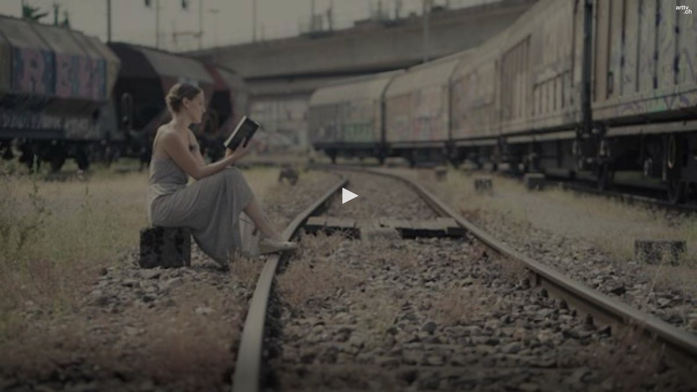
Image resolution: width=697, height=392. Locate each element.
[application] (348, 196)
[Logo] (684, 9)
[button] (348, 196)
